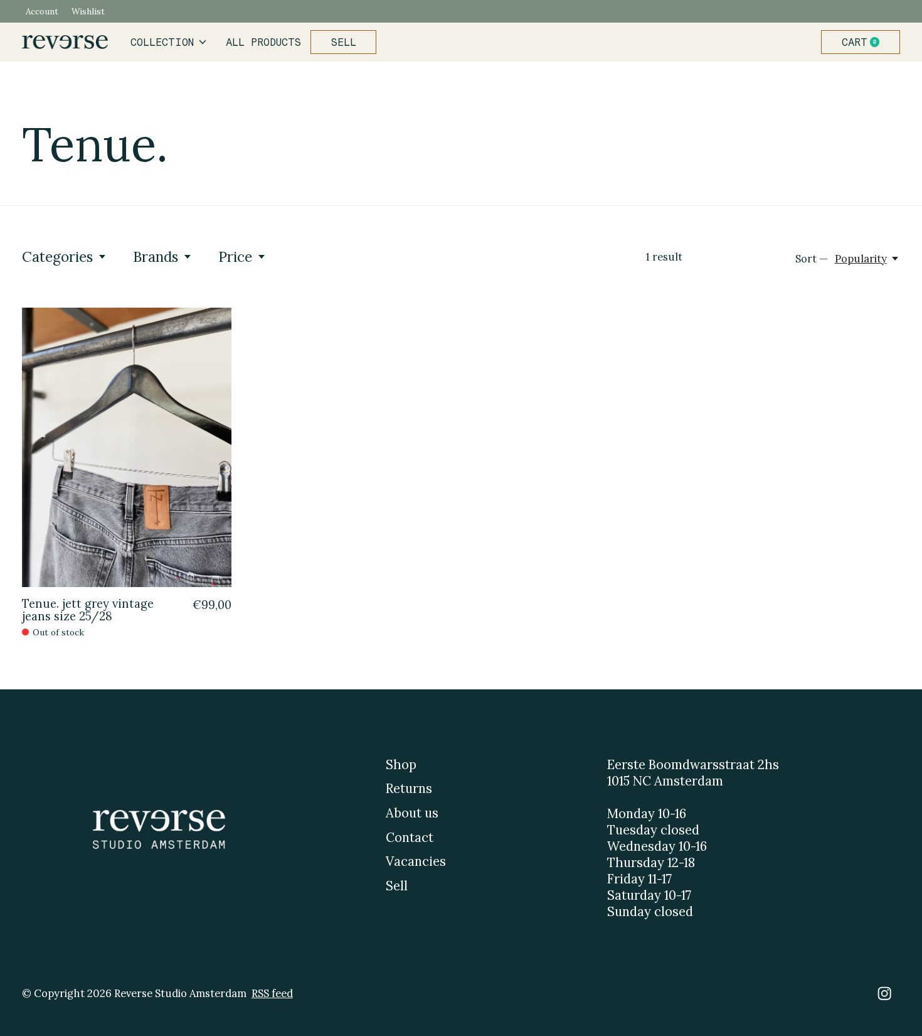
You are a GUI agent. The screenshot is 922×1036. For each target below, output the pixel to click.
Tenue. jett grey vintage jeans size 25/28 (88, 609)
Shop (401, 765)
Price (235, 256)
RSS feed (272, 993)
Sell (343, 42)
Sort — (811, 259)
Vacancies (416, 861)
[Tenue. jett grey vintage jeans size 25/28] (126, 447)
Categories (57, 256)
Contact (409, 837)
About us (412, 813)
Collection (162, 42)
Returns (409, 788)
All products (263, 42)
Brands (155, 256)
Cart (865, 42)
